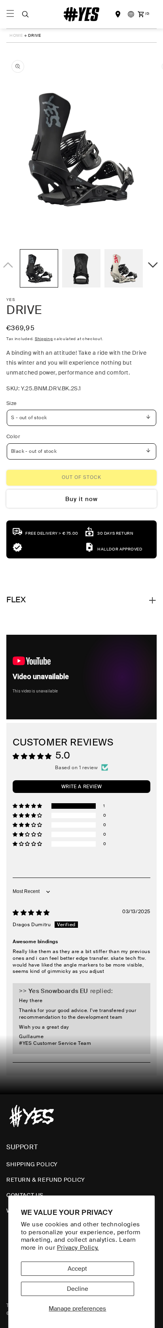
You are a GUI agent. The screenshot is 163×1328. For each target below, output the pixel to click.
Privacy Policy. (78, 1248)
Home (16, 35)
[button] (25, 14)
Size (11, 403)
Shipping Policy (32, 1164)
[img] (31, 913)
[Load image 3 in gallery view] (123, 268)
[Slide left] (9, 270)
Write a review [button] (81, 786)
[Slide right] (154, 270)
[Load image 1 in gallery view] (39, 268)
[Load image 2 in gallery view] (81, 268)
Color (13, 436)
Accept (77, 1269)
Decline (77, 1289)
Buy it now (81, 499)
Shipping (44, 338)
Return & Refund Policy (45, 1179)
